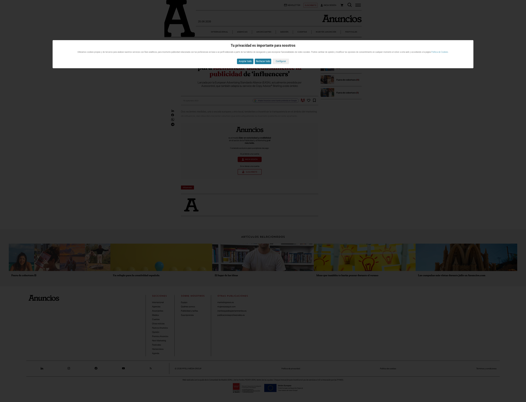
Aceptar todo (245, 61)
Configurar (281, 61)
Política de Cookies (439, 52)
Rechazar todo (263, 61)
